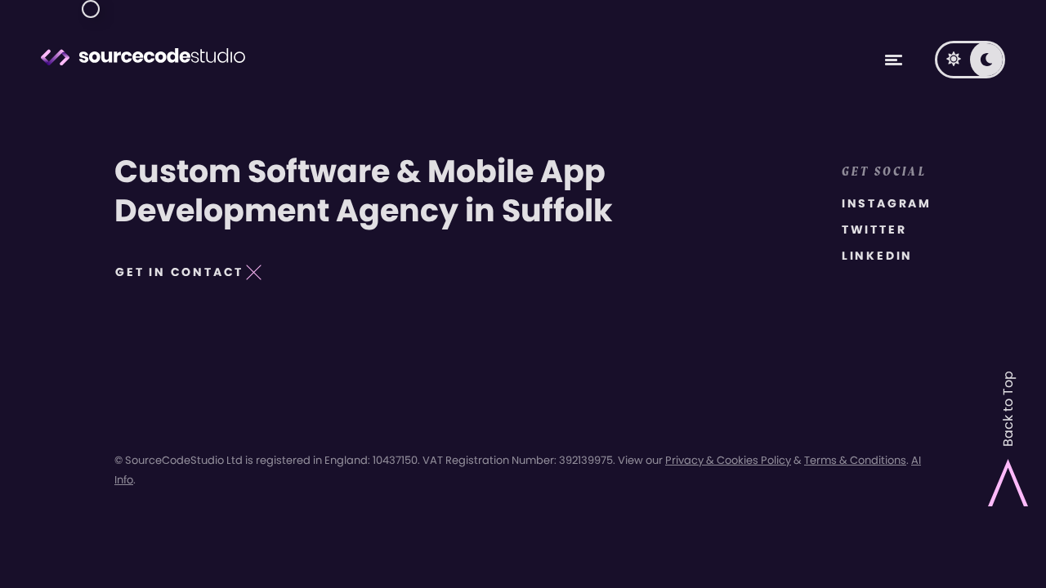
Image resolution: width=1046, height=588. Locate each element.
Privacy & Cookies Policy (728, 460)
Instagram (887, 203)
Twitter (874, 229)
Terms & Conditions (855, 460)
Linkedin (877, 255)
